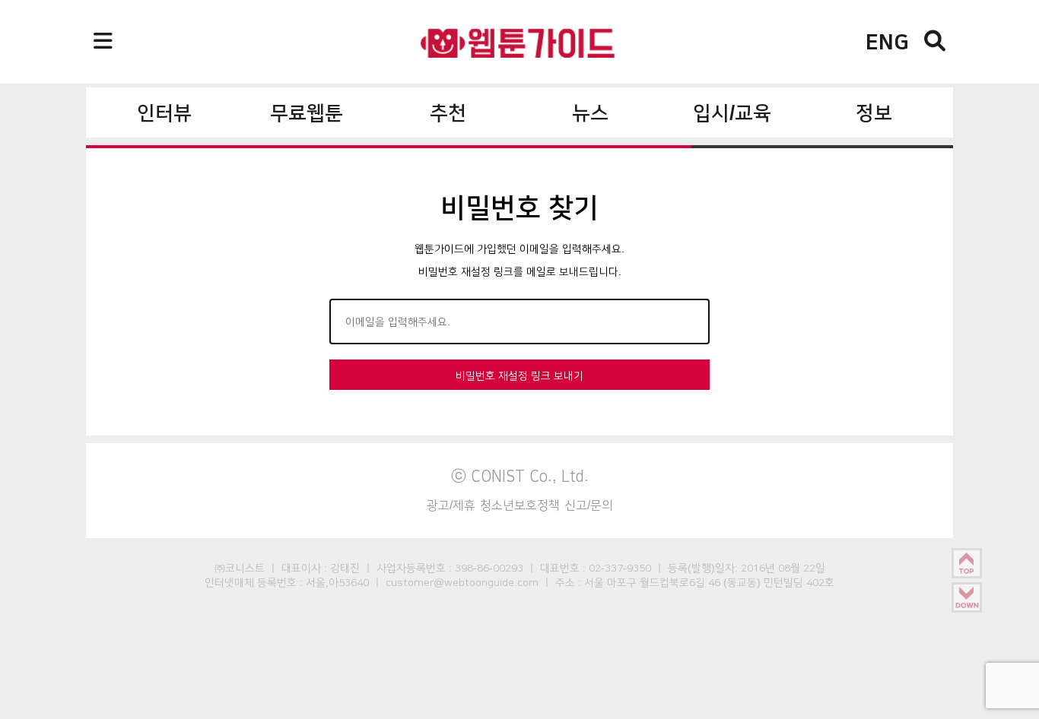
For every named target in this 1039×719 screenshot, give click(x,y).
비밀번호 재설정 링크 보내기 (519, 375)
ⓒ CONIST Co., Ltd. (520, 475)
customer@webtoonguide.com (462, 582)
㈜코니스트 (239, 568)
